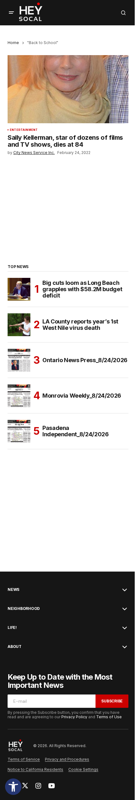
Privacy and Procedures (67, 759)
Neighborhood (24, 608)
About (15, 646)
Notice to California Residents (35, 769)
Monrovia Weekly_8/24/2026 (81, 395)
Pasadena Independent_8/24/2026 (75, 431)
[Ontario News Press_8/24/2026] (19, 360)
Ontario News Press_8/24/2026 (84, 360)
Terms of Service (24, 759)
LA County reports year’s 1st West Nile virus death (80, 324)
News (13, 589)
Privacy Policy (74, 716)
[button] (13, 786)
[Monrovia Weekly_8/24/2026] (19, 395)
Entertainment (24, 129)
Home (13, 42)
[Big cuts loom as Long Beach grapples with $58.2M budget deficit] (19, 289)
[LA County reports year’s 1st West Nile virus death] (19, 324)
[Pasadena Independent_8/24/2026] (19, 431)
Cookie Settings (83, 769)
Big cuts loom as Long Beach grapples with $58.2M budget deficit (82, 289)
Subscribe (112, 701)
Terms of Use (109, 716)
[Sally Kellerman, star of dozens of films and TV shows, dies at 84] (68, 89)
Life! (12, 627)
